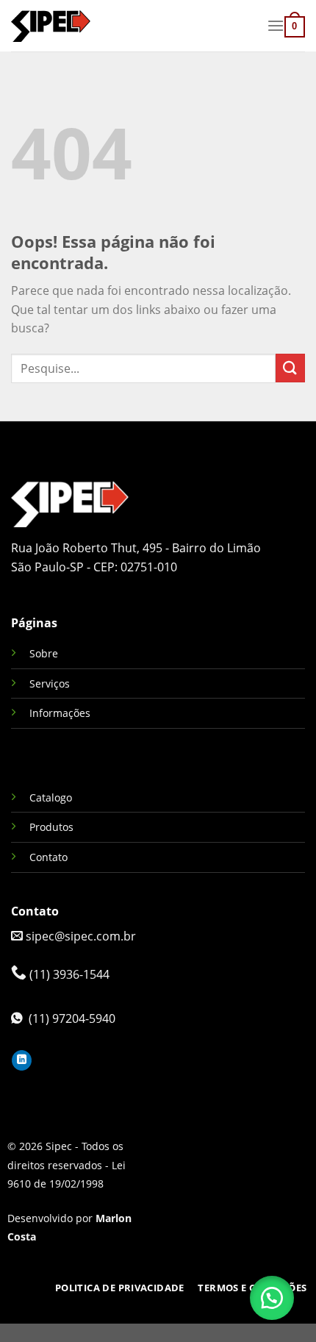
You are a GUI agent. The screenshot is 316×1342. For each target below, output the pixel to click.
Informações (59, 713)
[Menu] (275, 25)
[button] (272, 1298)
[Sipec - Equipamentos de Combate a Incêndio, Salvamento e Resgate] (133, 25)
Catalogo (50, 797)
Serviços (49, 683)
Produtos (51, 827)
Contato (48, 857)
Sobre (43, 653)
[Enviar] (290, 368)
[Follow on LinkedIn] (22, 1060)
